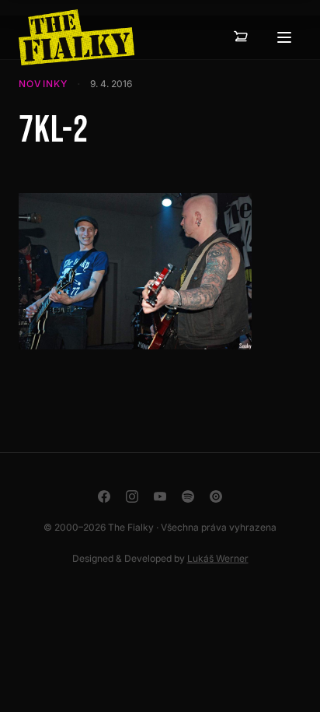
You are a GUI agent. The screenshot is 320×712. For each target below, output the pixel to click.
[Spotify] (188, 496)
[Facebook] (104, 496)
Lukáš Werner (218, 558)
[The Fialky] (76, 37)
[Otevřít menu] (284, 37)
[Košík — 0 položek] (241, 37)
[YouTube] (160, 496)
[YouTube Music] (216, 496)
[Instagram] (132, 496)
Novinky (43, 83)
